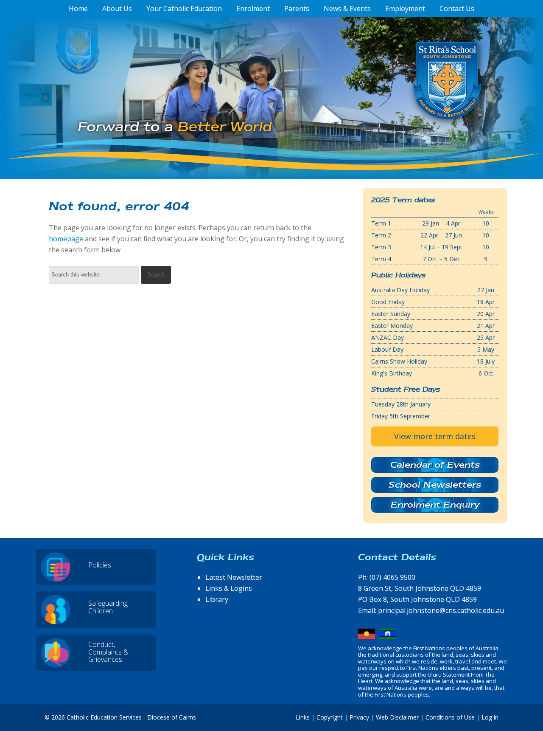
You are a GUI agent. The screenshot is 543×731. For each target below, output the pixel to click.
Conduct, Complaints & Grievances (108, 652)
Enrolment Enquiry (435, 504)
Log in (489, 717)
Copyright (329, 717)
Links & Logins (228, 588)
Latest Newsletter (233, 577)
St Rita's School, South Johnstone (405, 94)
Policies (99, 565)
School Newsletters (435, 484)
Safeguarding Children (108, 606)
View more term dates (435, 436)
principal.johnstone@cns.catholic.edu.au (441, 610)
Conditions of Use (450, 717)
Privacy (359, 717)
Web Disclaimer (397, 717)
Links (303, 717)
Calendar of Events (435, 464)
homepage (66, 238)
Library (216, 599)
